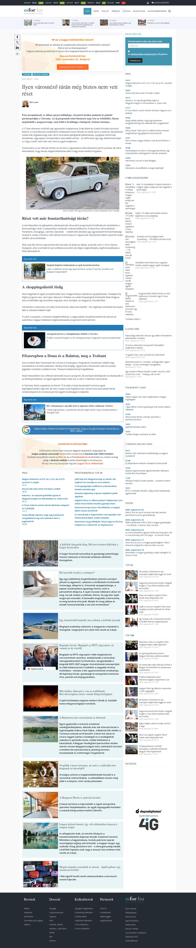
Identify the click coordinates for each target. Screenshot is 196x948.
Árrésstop (116, 11)
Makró (27, 908)
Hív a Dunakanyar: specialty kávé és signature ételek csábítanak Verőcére (80, 405)
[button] (147, 2)
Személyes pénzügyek (33, 920)
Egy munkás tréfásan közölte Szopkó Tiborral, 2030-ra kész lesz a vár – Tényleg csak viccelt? (148, 372)
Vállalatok (28, 912)
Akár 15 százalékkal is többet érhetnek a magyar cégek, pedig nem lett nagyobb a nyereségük (154, 187)
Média (52, 932)
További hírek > (133, 319)
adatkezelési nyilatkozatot (144, 54)
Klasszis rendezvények (157, 11)
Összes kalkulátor (82, 928)
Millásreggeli (105, 916)
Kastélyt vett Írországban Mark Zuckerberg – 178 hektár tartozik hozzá (154, 237)
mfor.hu (103, 908)
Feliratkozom (135, 60)
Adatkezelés (130, 924)
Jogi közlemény (131, 920)
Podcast (105, 11)
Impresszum (130, 916)
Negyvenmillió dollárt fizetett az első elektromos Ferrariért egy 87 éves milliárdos (154, 296)
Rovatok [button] (126, 11)
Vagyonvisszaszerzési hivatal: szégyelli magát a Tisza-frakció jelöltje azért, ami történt (155, 586)
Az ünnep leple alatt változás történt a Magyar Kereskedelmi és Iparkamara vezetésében (155, 667)
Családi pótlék (81, 916)
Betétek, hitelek (56, 924)
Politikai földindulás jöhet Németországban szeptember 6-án (154, 678)
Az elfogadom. (148, 54)
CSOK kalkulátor (82, 924)
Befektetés (28, 916)
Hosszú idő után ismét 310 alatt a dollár (41, 489)
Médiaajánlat (131, 912)
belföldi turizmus (41, 74)
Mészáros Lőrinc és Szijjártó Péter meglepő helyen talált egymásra (154, 643)
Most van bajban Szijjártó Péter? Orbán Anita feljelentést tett (153, 596)
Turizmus (26, 74)
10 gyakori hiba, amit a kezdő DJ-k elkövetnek (145, 355)
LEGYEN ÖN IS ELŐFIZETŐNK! (73, 444)
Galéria (27, 924)
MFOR (32, 11)
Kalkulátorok (139, 11)
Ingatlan (52, 916)
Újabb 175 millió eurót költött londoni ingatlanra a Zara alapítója (151, 214)
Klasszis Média (131, 928)
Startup (52, 940)
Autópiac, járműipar (57, 928)
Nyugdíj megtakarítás (84, 908)
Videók (96, 11)
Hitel (51, 920)
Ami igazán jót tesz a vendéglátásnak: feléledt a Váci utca (72, 333)
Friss (87, 11)
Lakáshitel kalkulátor (83, 920)
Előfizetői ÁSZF (131, 936)
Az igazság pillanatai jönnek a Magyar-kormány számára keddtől (154, 654)
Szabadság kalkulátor (84, 912)
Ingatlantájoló (106, 920)
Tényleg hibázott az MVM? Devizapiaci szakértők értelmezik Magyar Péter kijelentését (153, 749)
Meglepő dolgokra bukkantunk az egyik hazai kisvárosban (73, 265)
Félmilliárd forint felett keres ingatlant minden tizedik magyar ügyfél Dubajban (152, 264)
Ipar (51, 936)
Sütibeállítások (131, 940)
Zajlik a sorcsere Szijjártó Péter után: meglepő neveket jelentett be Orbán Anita (155, 609)
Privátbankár (105, 912)
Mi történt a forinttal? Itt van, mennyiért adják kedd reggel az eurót (155, 572)
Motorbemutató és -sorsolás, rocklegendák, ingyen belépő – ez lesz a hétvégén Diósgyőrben (147, 363)
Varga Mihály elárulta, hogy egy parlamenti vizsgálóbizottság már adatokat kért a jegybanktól (43, 518)
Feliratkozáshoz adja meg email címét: (145, 41)
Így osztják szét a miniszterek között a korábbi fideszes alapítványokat (155, 620)
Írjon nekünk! (130, 908)
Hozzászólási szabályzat (135, 932)
